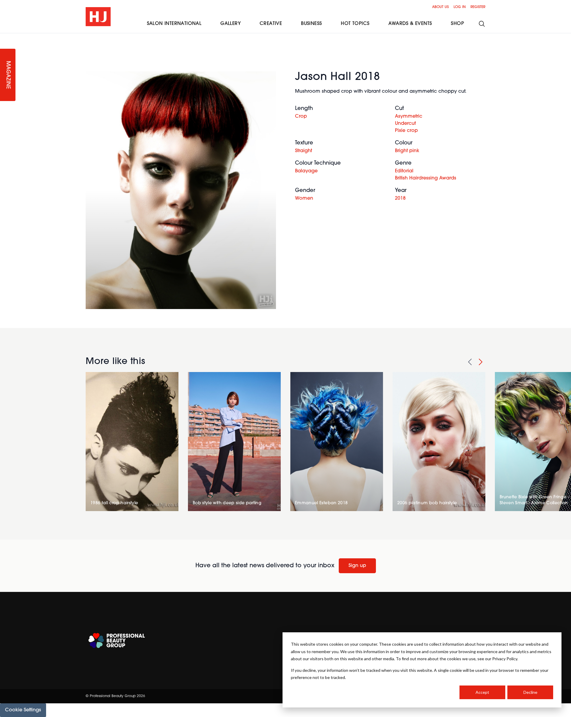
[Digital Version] (5, 37)
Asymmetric (408, 116)
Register (477, 7)
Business (311, 23)
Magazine (7, 75)
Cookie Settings (23, 710)
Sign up (357, 565)
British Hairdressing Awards (425, 178)
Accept (482, 692)
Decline (530, 692)
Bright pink (407, 151)
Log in (460, 7)
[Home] (98, 16)
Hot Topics (355, 23)
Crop (301, 116)
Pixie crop (406, 130)
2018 (400, 198)
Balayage (306, 171)
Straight (303, 151)
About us (440, 7)
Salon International (174, 23)
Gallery (230, 23)
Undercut (405, 123)
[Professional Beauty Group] (117, 640)
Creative (271, 23)
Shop (457, 23)
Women (304, 198)
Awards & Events (410, 23)
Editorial (404, 171)
